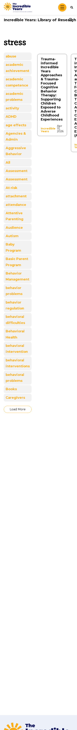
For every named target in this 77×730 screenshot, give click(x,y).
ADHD (11, 117)
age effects (16, 125)
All (8, 163)
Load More (18, 409)
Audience (14, 228)
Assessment (16, 171)
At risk (11, 188)
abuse (11, 56)
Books (11, 389)
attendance (16, 205)
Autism (12, 236)
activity (12, 108)
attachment (16, 196)
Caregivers (15, 398)
